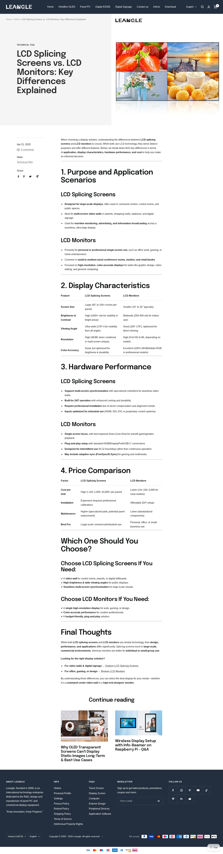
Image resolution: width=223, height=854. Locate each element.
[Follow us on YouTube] (198, 790)
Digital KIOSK (102, 6)
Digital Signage (123, 6)
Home (50, 6)
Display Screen (97, 793)
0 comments (27, 149)
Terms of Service (63, 819)
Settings (58, 798)
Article (156, 6)
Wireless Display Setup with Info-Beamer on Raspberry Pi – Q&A (135, 745)
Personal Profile (62, 793)
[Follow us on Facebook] (173, 790)
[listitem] (18, 176)
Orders (57, 788)
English (190, 6)
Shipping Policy (62, 814)
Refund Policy (61, 808)
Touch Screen (96, 788)
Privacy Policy (61, 803)
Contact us (142, 6)
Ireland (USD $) (15, 836)
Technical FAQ (26, 45)
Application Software (100, 814)
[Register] (158, 801)
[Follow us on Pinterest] (190, 790)
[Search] (202, 6)
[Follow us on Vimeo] (173, 798)
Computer (94, 798)
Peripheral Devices (99, 808)
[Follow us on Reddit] (190, 798)
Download (170, 6)
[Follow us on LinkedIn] (181, 798)
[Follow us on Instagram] (181, 790)
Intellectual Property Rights (68, 824)
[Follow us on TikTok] (206, 790)
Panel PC (85, 6)
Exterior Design (97, 803)
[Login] (208, 7)
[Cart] (215, 6)
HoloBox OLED (67, 6)
